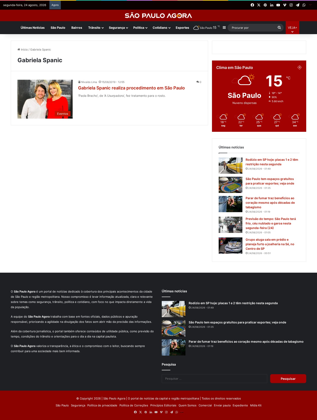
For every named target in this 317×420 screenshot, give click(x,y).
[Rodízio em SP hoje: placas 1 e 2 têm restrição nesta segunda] (230, 291)
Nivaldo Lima (89, 146)
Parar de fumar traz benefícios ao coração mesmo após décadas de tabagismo (270, 327)
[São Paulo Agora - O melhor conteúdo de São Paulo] (159, 15)
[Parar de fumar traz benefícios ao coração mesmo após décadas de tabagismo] (230, 329)
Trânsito (94, 27)
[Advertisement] (158, 68)
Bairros (76, 27)
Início (24, 114)
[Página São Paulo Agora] (310, 5)
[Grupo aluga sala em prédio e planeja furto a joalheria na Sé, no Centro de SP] (230, 371)
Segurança (117, 27)
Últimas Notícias (33, 27)
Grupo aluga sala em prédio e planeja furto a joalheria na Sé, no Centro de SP (270, 369)
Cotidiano (160, 27)
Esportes (182, 27)
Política (138, 27)
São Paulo (58, 27)
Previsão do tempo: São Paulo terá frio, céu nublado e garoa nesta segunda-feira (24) (271, 348)
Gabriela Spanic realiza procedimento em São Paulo (131, 152)
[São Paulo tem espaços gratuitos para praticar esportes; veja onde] (230, 310)
